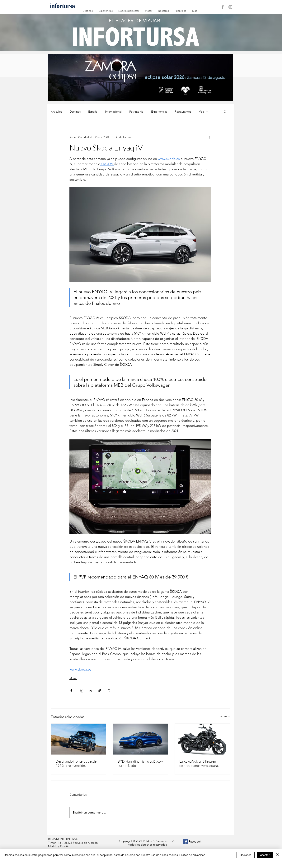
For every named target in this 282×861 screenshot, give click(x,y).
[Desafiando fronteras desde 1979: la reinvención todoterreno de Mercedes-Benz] (78, 739)
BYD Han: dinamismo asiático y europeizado (140, 763)
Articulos (56, 111)
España (92, 111)
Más (201, 111)
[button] (225, 111)
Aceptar (265, 855)
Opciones (245, 855)
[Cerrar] (277, 855)
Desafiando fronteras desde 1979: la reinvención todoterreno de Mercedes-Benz (76, 763)
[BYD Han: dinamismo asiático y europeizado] (140, 739)
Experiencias (159, 111)
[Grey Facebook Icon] (222, 7)
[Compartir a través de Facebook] (71, 690)
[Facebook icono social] (185, 841)
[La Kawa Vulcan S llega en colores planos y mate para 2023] (202, 739)
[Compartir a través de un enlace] (99, 690)
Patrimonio (136, 111)
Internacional (113, 111)
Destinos (75, 111)
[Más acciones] (209, 137)
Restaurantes (183, 111)
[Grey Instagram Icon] (230, 7)
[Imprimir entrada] (109, 690)
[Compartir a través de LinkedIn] (90, 690)
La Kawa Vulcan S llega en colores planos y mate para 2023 (198, 763)
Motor (73, 678)
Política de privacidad (192, 855)
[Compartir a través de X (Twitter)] (80, 690)
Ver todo (225, 716)
